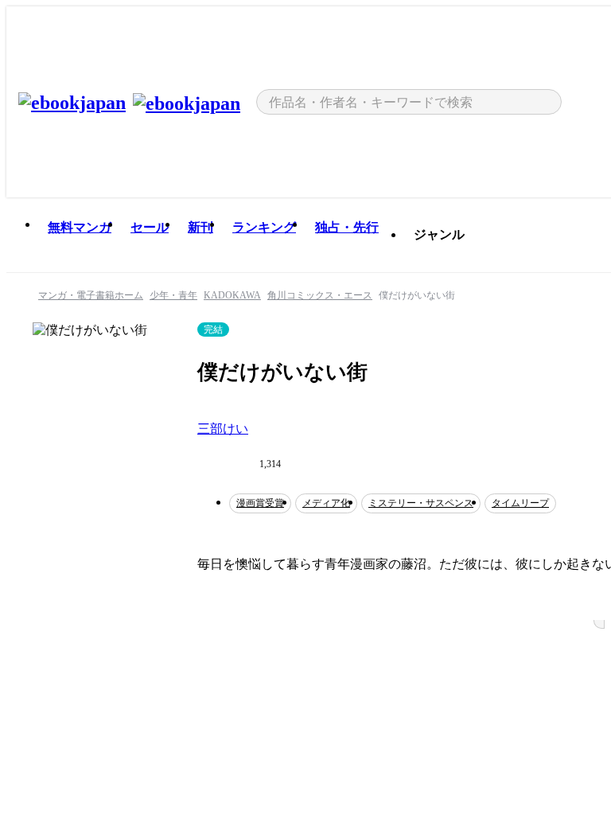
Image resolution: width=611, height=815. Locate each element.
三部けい (222, 428)
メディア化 (326, 503)
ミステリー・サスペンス (420, 503)
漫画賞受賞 (260, 503)
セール (149, 227)
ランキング (264, 227)
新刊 (200, 227)
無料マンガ (79, 227)
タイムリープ (520, 503)
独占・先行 (347, 227)
